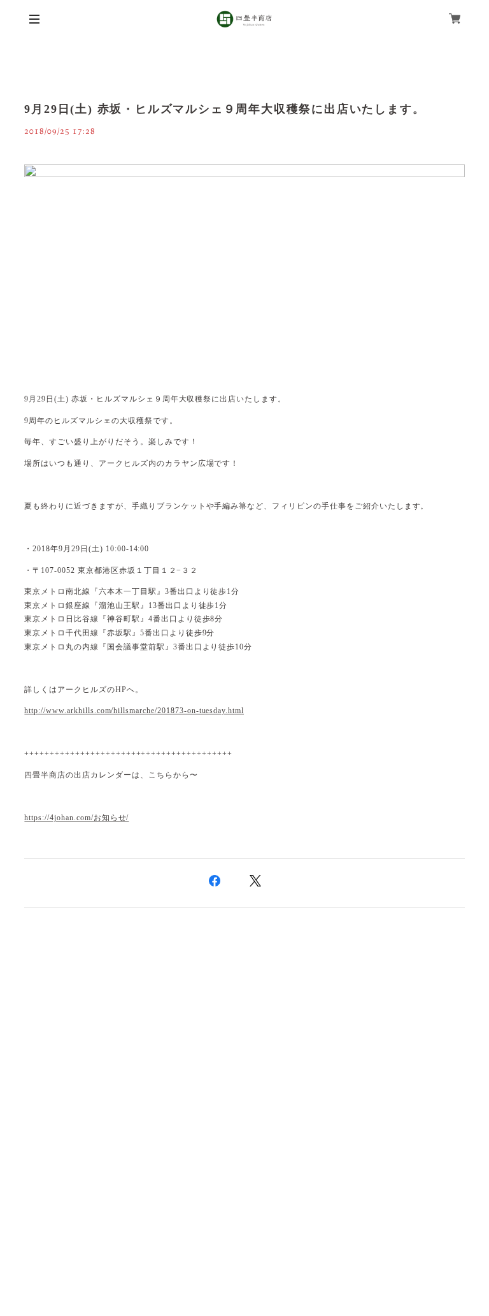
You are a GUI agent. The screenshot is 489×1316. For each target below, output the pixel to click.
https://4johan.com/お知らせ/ (76, 817)
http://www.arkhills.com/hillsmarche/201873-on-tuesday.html (134, 710)
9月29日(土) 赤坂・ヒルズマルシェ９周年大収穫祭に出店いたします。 (224, 109)
